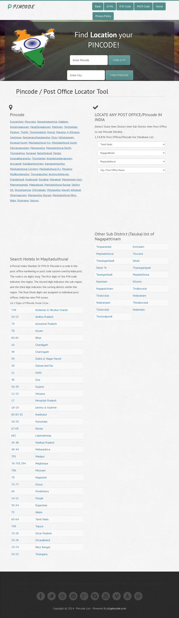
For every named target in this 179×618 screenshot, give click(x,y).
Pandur (57, 153)
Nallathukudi (44, 153)
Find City (119, 60)
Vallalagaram (66, 137)
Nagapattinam (104, 288)
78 (13, 330)
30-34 (15, 505)
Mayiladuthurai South (64, 142)
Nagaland (40, 477)
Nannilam (101, 281)
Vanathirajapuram (40, 127)
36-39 (15, 386)
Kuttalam (138, 246)
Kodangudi (31, 179)
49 (13, 351)
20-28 (15, 533)
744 (13, 310)
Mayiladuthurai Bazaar (57, 184)
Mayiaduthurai (141, 274)
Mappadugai (36, 184)
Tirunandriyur (17, 153)
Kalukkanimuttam (33, 163)
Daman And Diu (44, 365)
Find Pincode (119, 75)
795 (13, 456)
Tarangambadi (104, 274)
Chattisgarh (42, 351)
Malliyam (57, 127)
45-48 (15, 442)
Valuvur (34, 200)
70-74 (15, 547)
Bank (98, 6)
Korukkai (43, 179)
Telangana (41, 554)
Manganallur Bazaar (39, 195)
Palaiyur (14, 132)
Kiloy (54, 137)
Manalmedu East (72, 179)
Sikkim (38, 512)
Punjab (39, 498)
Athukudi (76, 190)
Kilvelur (137, 281)
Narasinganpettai (47, 121)
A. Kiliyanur (73, 132)
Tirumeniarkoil (37, 132)
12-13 (15, 393)
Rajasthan (41, 505)
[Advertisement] (39, 229)
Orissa (38, 484)
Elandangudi (17, 179)
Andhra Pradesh (44, 316)
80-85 (15, 337)
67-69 (15, 428)
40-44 (15, 449)
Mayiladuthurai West (64, 195)
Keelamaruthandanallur (36, 137)
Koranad (31, 153)
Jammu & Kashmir (46, 407)
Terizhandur (70, 127)
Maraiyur (61, 132)
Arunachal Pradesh (46, 323)
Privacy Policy (103, 16)
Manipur (40, 456)
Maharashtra (42, 449)
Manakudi (55, 179)
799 (13, 526)
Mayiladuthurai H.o (39, 142)
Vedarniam (139, 309)
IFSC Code (125, 6)
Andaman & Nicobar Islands (51, 310)
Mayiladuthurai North (58, 148)
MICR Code (143, 6)
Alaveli (66, 190)
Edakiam (63, 121)
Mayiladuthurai (104, 253)
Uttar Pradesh (43, 533)
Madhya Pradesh (44, 442)
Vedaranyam (103, 302)
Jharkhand (41, 414)
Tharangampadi (142, 267)
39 (13, 358)
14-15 (15, 498)
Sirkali (136, 260)
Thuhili (24, 132)
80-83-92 (17, 414)
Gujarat (39, 386)
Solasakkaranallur (20, 158)
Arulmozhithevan (59, 174)
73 (13, 512)
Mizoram (40, 470)
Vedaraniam (139, 295)
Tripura (39, 526)
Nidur (13, 200)
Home (159, 6)
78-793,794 (18, 463)
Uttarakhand (42, 540)
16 (13, 344)
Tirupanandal (103, 246)
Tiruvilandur (38, 158)
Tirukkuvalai (140, 288)
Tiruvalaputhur (39, 174)
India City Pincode (21, 6)
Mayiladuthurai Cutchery (24, 169)
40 (13, 379)
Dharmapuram (18, 195)
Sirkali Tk (101, 267)
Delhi (38, 372)
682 (13, 435)
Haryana (40, 393)
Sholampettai (23, 190)
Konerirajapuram (19, 127)
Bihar (38, 337)
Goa (37, 379)
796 (13, 470)
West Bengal (42, 547)
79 (13, 323)
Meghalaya (41, 463)
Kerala (39, 428)
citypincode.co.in (116, 608)
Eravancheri (16, 121)
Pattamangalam (19, 148)
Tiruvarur (138, 253)
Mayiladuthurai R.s (50, 169)
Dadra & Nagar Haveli (48, 358)
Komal (51, 132)
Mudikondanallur (19, 174)
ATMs (110, 6)
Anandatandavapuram (59, 158)
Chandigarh (41, 344)
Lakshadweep (43, 435)
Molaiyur (67, 169)
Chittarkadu (39, 190)
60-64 (15, 519)
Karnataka (41, 421)
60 (13, 491)
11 (13, 372)
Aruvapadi (15, 163)
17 (13, 400)
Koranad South (18, 142)
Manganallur (37, 148)
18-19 (15, 407)
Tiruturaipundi (104, 316)
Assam (39, 330)
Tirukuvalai (102, 295)
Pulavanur (23, 200)
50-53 (15, 316)
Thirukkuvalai (140, 302)
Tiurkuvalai (102, 309)
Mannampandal (19, 184)
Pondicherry (42, 491)
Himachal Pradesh (45, 400)
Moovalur (30, 121)
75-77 (15, 484)
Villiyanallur (53, 190)
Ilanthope (16, 137)
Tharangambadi (105, 260)
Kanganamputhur (55, 163)
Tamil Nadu (42, 519)
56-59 (15, 421)
